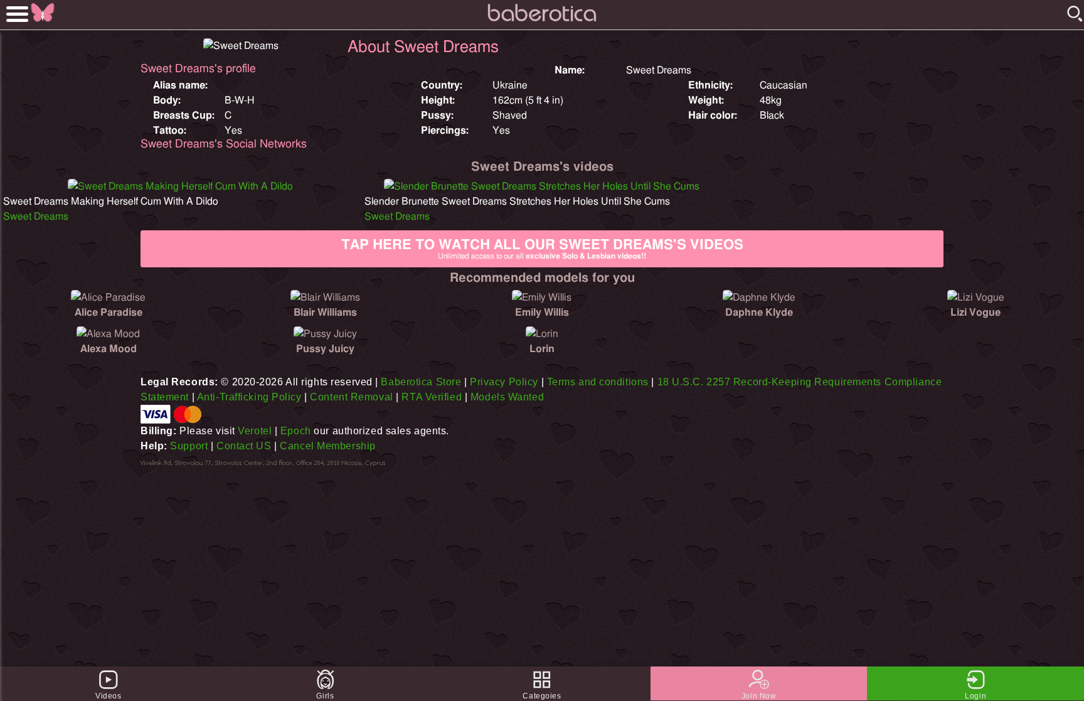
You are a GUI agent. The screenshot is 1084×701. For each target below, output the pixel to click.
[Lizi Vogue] (975, 297)
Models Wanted (507, 397)
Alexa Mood (108, 349)
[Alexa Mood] (108, 333)
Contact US (244, 446)
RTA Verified (431, 397)
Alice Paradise (108, 313)
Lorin (542, 349)
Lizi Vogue (975, 313)
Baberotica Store (421, 382)
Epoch (295, 430)
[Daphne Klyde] (759, 297)
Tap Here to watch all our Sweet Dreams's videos (542, 249)
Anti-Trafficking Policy (249, 397)
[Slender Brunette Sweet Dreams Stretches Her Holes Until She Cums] (541, 186)
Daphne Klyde (759, 313)
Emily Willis (542, 313)
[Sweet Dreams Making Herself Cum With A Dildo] (180, 186)
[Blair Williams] (325, 297)
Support (189, 446)
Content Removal (351, 397)
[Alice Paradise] (108, 297)
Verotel (255, 430)
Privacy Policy (504, 382)
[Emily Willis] (542, 297)
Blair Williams (325, 313)
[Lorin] (542, 333)
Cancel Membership (328, 446)
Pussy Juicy (325, 349)
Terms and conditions (598, 382)
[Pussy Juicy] (325, 333)
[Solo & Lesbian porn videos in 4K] (542, 21)
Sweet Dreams (35, 216)
